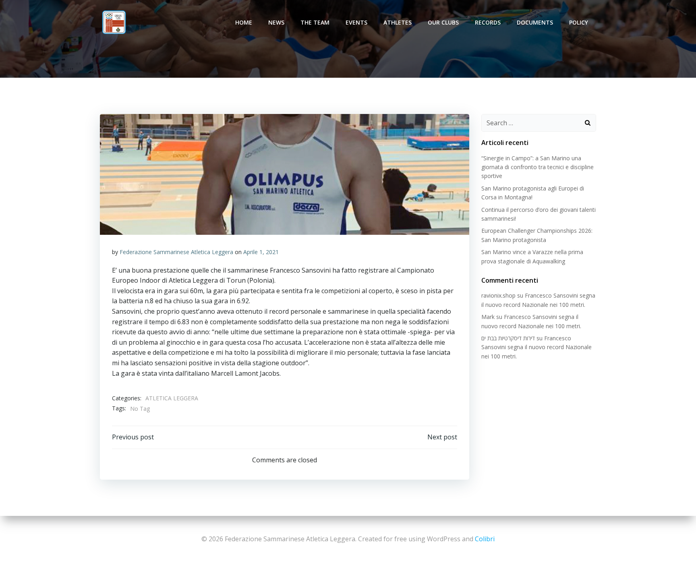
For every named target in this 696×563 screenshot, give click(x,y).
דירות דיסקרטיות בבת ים (508, 338)
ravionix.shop (498, 295)
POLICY (578, 22)
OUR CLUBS (443, 22)
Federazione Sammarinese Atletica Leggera (176, 252)
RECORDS (488, 22)
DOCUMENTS (535, 22)
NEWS (276, 22)
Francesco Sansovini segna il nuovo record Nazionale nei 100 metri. (536, 347)
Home (243, 22)
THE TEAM (314, 22)
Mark (488, 317)
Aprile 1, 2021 (261, 252)
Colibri (485, 538)
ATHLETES (397, 22)
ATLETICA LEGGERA (171, 398)
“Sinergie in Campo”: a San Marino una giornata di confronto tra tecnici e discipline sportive (537, 167)
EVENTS (356, 22)
